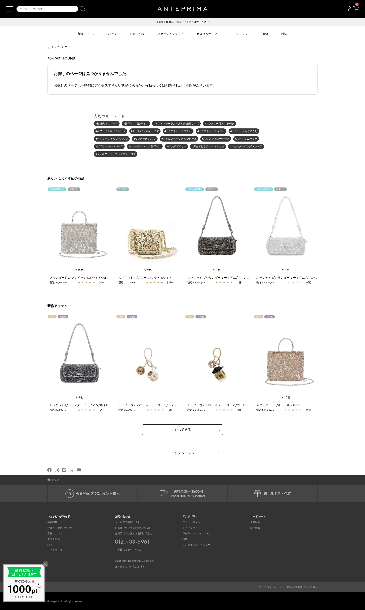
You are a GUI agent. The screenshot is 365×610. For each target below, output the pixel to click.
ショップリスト (191, 528)
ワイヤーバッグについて (196, 533)
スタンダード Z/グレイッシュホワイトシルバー (81, 278)
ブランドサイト (191, 522)
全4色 (217, 270)
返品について (55, 533)
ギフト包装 (53, 539)
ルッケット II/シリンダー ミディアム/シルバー (287, 278)
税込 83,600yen (196, 282)
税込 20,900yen (127, 410)
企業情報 (255, 522)
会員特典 (52, 522)
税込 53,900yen (58, 282)
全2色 (148, 270)
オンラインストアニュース (197, 544)
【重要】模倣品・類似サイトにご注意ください (182, 22)
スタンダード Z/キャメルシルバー (279, 405)
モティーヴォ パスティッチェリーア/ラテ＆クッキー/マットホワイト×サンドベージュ (175, 405)
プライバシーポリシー (271, 587)
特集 (185, 539)
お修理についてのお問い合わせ (132, 528)
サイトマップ (55, 550)
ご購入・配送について (60, 528)
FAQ (49, 544)
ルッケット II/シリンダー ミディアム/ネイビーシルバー (87, 405)
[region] (79, 227)
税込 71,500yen (126, 282)
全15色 (79, 270)
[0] (356, 10)
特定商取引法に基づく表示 (302, 587)
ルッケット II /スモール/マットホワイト (145, 278)
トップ (55, 47)
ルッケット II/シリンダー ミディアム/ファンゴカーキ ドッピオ (229, 278)
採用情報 (255, 528)
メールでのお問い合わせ (129, 522)
